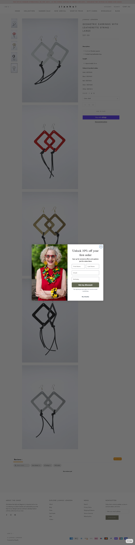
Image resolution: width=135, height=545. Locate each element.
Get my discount (85, 285)
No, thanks (85, 297)
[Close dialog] (101, 246)
